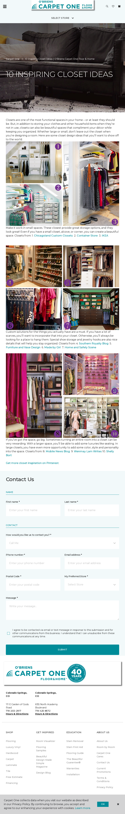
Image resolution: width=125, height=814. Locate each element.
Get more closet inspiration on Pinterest (32, 463)
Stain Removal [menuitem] (74, 741)
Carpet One (13, 59)
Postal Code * (13, 576)
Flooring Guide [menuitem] (75, 753)
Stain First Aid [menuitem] (74, 747)
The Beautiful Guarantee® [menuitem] (74, 761)
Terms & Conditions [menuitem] (103, 779)
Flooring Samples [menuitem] (41, 749)
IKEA (105, 235)
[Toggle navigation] (5, 6)
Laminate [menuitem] (11, 765)
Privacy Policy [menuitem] (105, 787)
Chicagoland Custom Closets (53, 235)
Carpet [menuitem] (10, 759)
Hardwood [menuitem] (12, 753)
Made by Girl (52, 347)
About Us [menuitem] (102, 741)
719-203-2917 (13, 710)
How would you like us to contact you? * (28, 535)
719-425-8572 (42, 710)
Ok (102, 804)
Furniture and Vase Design (23, 347)
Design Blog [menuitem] (43, 772)
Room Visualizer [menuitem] (45, 741)
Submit (62, 649)
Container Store (87, 235)
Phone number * (15, 555)
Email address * (73, 555)
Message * (12, 598)
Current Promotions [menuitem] (104, 770)
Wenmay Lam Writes (88, 451)
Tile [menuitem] (8, 771)
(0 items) (119, 6)
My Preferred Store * (76, 576)
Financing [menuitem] (12, 783)
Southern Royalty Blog (93, 343)
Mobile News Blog (58, 451)
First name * (13, 502)
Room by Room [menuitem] (106, 747)
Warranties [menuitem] (72, 768)
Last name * (71, 502)
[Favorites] (113, 6)
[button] (107, 6)
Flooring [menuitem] (11, 741)
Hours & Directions (17, 713)
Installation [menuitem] (73, 774)
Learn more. (83, 808)
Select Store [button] (60, 18)
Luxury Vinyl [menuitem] (13, 747)
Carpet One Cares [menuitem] (103, 755)
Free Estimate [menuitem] (14, 777)
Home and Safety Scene (81, 347)
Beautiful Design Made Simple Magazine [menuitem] (44, 761)
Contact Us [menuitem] (103, 762)
